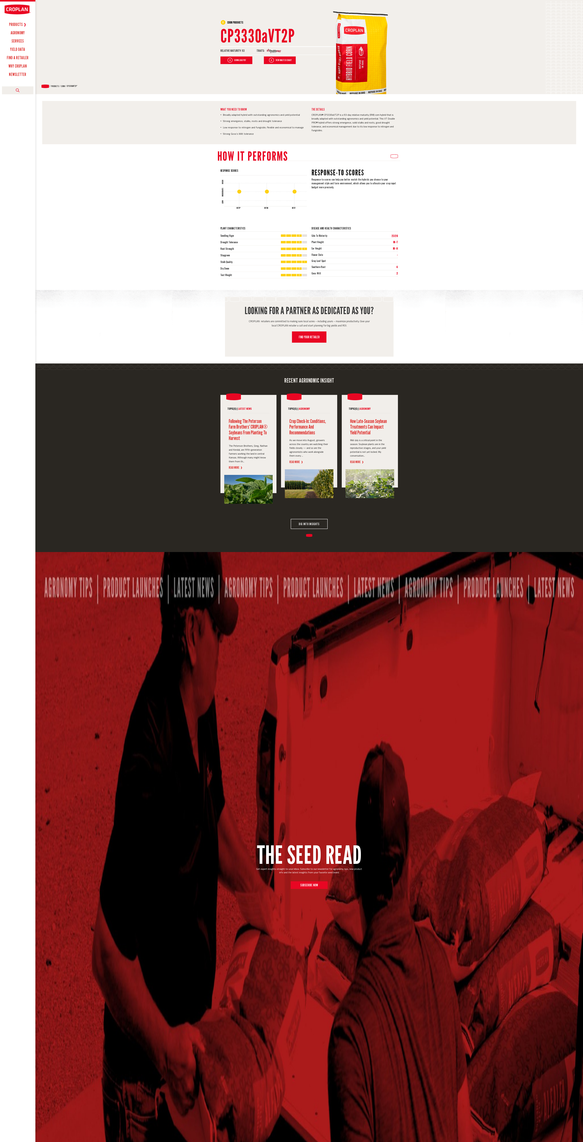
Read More (235, 467)
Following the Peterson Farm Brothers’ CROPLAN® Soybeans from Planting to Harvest (248, 429)
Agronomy (18, 32)
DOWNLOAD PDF (240, 60)
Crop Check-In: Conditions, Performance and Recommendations (307, 427)
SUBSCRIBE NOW (309, 885)
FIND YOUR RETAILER (309, 337)
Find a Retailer (18, 57)
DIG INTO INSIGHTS (309, 524)
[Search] (17, 90)
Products (16, 24)
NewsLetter (17, 74)
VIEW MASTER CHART (284, 60)
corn (63, 86)
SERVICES (18, 41)
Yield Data (17, 49)
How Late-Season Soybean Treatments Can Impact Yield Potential (368, 427)
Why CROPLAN (18, 66)
